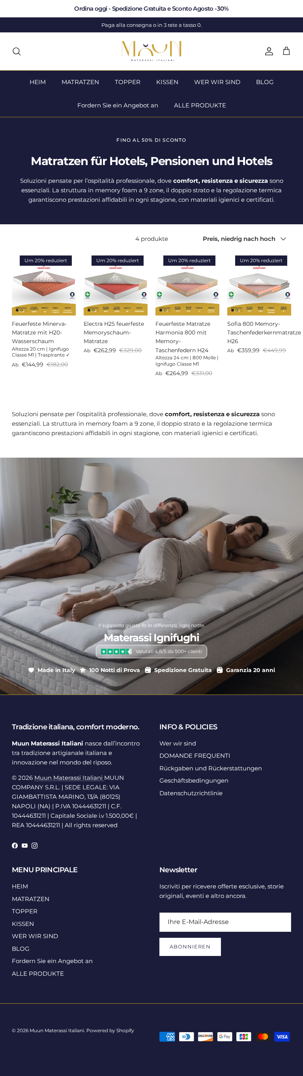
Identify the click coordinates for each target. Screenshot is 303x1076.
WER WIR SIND (217, 82)
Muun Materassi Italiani (69, 777)
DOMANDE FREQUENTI (194, 755)
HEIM (38, 82)
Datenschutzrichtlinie (191, 793)
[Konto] (267, 51)
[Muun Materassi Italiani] (151, 51)
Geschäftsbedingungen (193, 780)
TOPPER (127, 82)
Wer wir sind (177, 743)
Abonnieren (190, 946)
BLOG (265, 82)
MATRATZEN (80, 82)
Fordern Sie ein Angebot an (117, 105)
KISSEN (167, 82)
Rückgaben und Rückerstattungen (210, 768)
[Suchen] (16, 51)
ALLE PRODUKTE (200, 105)
